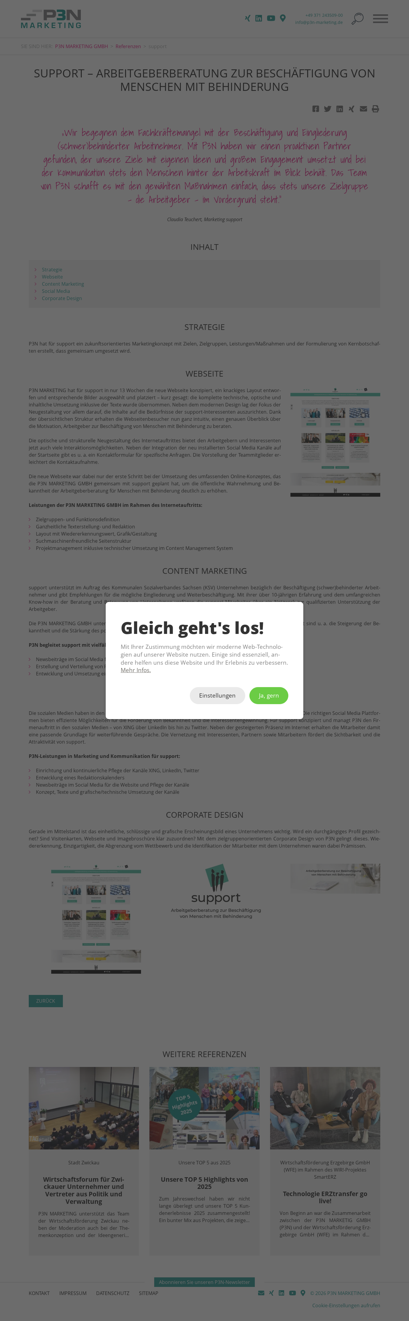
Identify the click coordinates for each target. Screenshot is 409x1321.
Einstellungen (217, 696)
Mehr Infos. (136, 670)
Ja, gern (269, 696)
